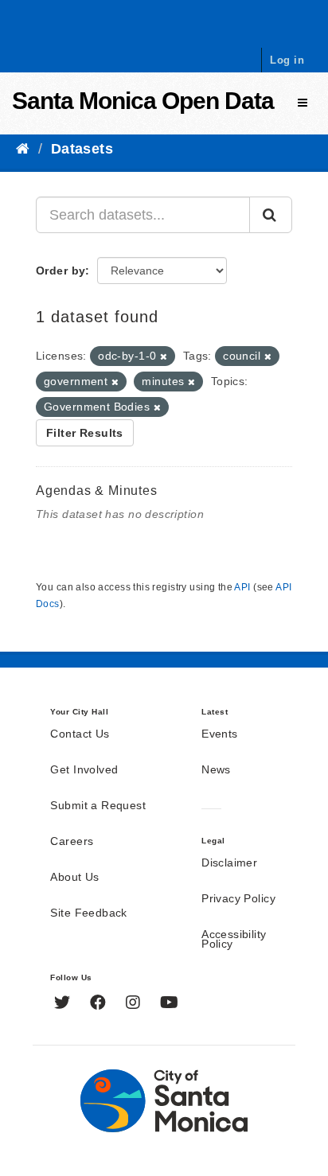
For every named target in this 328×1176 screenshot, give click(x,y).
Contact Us (79, 734)
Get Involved (84, 770)
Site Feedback (88, 913)
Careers (71, 841)
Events (219, 734)
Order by (60, 270)
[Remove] (163, 356)
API (242, 587)
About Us (74, 877)
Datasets (82, 149)
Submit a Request (98, 806)
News (216, 770)
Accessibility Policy (233, 939)
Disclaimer (229, 863)
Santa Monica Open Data (143, 101)
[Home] (22, 149)
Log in (287, 60)
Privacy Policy (238, 899)
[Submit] (270, 215)
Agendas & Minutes (97, 490)
